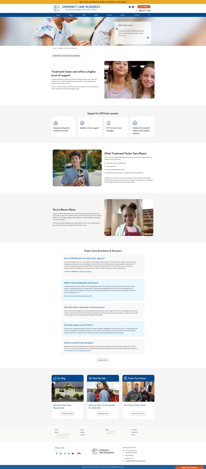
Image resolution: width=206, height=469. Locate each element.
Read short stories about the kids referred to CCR (78, 296)
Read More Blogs (67, 413)
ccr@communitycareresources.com (135, 461)
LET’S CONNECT (144, 7)
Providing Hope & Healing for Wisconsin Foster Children (81, 9)
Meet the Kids (110, 433)
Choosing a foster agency (84, 271)
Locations (137, 15)
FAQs (83, 15)
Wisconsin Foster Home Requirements (62, 406)
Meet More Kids (103, 413)
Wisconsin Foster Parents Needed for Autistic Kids (102, 406)
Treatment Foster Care (61, 436)
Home (58, 15)
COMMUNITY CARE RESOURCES (81, 7)
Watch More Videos (138, 413)
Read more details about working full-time (112, 333)
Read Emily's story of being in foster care (78, 350)
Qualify (96, 15)
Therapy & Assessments (62, 437)
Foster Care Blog (111, 431)
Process (109, 15)
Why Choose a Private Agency (63, 434)
